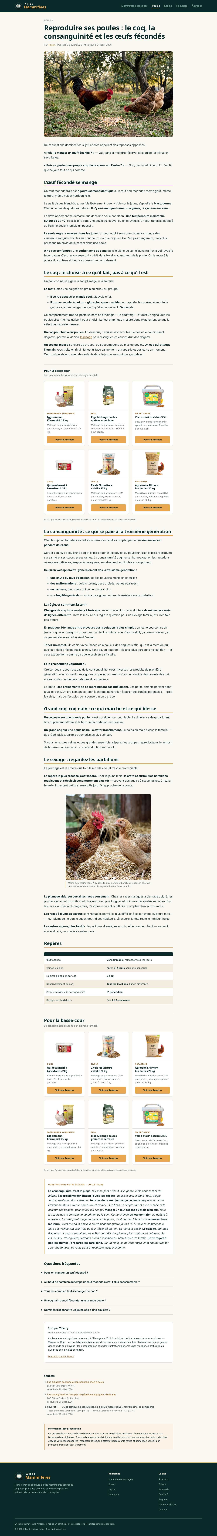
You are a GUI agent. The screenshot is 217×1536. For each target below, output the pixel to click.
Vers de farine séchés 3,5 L (151, 417)
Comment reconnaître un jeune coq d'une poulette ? (77, 1309)
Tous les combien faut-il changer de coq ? (71, 1291)
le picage (86, 337)
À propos (197, 5)
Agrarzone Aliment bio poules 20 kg (146, 487)
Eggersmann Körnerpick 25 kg (57, 418)
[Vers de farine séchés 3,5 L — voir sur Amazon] (152, 413)
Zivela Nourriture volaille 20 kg (101, 487)
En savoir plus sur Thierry (61, 1356)
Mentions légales (167, 1504)
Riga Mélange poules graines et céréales (104, 418)
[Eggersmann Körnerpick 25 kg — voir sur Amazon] (64, 413)
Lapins (168, 5)
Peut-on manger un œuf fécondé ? (66, 1272)
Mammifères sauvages (134, 5)
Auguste (163, 1499)
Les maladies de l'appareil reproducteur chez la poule (75, 1382)
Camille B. (164, 1494)
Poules (156, 5)
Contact (163, 1509)
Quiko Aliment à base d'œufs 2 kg (57, 487)
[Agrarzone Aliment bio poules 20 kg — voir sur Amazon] (152, 481)
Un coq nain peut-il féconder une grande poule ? (75, 1300)
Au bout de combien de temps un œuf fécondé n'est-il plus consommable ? (92, 1282)
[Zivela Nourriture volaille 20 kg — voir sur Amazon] (108, 481)
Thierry (51, 44)
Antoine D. (164, 1489)
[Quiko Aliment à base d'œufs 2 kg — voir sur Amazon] (64, 481)
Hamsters (181, 5)
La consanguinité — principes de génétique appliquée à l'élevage (81, 1394)
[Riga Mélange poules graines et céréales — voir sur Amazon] (108, 413)
